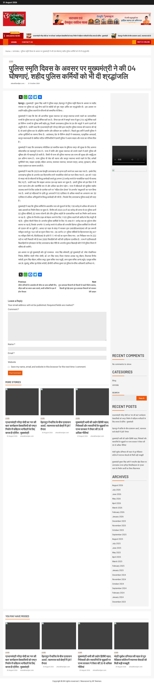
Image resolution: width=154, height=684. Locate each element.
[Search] (130, 42)
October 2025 (118, 530)
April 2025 (116, 557)
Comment (13, 309)
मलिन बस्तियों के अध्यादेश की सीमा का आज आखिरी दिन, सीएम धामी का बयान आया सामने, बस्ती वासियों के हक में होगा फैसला (37, 287)
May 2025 (116, 552)
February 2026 (118, 512)
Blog (114, 380)
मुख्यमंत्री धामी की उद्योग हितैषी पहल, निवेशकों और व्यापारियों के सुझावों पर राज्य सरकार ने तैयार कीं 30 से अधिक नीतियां (129, 441)
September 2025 (119, 534)
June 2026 (116, 494)
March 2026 (117, 508)
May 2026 (116, 499)
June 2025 (116, 548)
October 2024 (118, 584)
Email (11, 353)
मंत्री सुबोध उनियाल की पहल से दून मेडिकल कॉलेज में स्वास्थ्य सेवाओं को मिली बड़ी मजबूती (130, 660)
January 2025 (118, 570)
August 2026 (117, 485)
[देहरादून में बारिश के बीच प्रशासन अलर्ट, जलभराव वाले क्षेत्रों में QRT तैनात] (57, 401)
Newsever (84, 681)
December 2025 (119, 521)
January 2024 (118, 597)
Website (12, 362)
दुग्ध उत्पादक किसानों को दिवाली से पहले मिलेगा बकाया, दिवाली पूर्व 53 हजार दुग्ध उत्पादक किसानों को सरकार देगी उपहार (77, 287)
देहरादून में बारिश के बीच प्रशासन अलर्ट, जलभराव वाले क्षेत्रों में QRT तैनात (56, 426)
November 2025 (119, 525)
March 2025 (117, 561)
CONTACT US (27, 42)
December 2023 (119, 602)
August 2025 (117, 539)
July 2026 (116, 490)
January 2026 (118, 517)
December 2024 (119, 575)
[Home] (5, 42)
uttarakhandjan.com (18, 83)
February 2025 (118, 566)
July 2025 (116, 543)
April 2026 (116, 503)
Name (11, 344)
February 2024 (118, 593)
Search (115, 392)
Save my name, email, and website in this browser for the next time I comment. (48, 366)
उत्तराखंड (14, 42)
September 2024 (119, 588)
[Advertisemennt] (102, 19)
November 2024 (119, 579)
